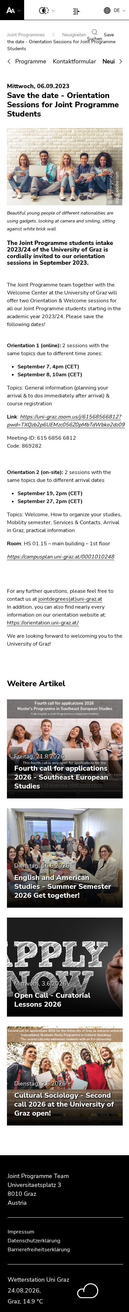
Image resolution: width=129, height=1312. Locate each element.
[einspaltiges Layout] (78, 10)
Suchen (94, 39)
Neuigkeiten (75, 35)
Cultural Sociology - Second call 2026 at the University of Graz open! (64, 1104)
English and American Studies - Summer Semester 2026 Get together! (62, 886)
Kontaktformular (74, 61)
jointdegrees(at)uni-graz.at (70, 599)
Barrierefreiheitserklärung (39, 1249)
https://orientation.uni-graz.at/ (43, 622)
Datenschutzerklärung (34, 1240)
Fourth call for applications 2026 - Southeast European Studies (61, 777)
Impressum (21, 1231)
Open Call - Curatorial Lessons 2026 (52, 1000)
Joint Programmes (26, 35)
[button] (12, 10)
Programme (30, 61)
